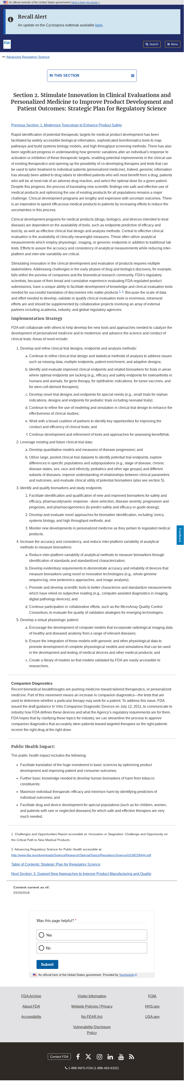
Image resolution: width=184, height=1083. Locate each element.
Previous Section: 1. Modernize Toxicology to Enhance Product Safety (66, 125)
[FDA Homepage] (7, 44)
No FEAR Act (91, 1017)
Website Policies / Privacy (92, 1006)
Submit (47, 964)
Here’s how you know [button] (84, 2)
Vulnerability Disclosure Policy (92, 1030)
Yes (49, 935)
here (98, 25)
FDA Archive (31, 996)
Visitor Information (92, 996)
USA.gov (152, 1017)
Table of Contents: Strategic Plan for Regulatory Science (55, 864)
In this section (64, 75)
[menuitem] (92, 891)
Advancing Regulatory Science (28, 57)
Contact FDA (59, 1056)
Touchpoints (126, 975)
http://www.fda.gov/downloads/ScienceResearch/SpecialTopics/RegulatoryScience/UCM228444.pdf (81, 855)
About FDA (31, 1006)
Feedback (180, 535)
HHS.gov (152, 1006)
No (48, 948)
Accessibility (31, 1017)
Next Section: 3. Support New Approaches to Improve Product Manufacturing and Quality (81, 874)
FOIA (152, 996)
